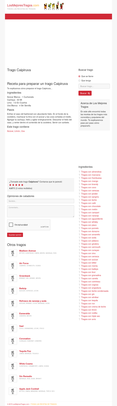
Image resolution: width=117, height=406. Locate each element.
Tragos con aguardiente (92, 218)
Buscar (83, 93)
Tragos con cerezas (90, 190)
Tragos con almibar (90, 297)
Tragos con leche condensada (94, 290)
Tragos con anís (88, 319)
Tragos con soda (88, 237)
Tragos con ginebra (90, 243)
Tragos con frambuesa (91, 177)
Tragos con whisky (89, 221)
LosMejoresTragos (23, 6)
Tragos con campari (90, 212)
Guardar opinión (15, 235)
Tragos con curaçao (90, 250)
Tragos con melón (89, 209)
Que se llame (87, 76)
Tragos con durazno (90, 231)
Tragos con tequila (89, 300)
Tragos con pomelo (90, 228)
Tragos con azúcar (89, 259)
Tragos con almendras (91, 171)
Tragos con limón (89, 309)
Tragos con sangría (90, 196)
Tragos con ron (88, 303)
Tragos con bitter (88, 262)
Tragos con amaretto (90, 234)
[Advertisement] (58, 42)
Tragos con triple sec (90, 316)
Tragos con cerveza (90, 256)
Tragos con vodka (89, 312)
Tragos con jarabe (89, 193)
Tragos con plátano (90, 240)
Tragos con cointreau (90, 281)
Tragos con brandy (89, 184)
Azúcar (10, 131)
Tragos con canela (89, 278)
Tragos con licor (88, 272)
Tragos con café (88, 203)
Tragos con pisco (89, 225)
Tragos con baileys (89, 268)
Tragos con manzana (90, 174)
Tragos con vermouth (90, 247)
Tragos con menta (89, 265)
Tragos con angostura (91, 287)
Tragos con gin (88, 294)
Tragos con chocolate (91, 206)
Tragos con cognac (89, 284)
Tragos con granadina (91, 275)
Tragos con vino (88, 253)
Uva (23, 131)
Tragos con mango (89, 181)
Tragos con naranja (90, 215)
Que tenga (86, 80)
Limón (17, 131)
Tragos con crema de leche (93, 306)
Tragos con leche (89, 199)
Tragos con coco (88, 187)
